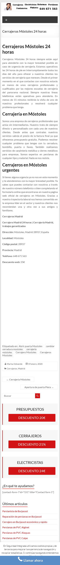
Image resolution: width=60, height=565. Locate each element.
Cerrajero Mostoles (26, 352)
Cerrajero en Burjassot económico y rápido (24, 521)
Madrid (21, 368)
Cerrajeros (12, 368)
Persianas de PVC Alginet (15, 527)
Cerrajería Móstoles (18, 379)
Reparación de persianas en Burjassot (22, 516)
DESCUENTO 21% (32, 444)
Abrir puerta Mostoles (30, 346)
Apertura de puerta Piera (39, 387)
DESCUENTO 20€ (31, 418)
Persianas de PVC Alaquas (16, 532)
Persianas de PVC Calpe (15, 538)
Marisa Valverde (14, 364)
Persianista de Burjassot (15, 511)
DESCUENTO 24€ (31, 471)
